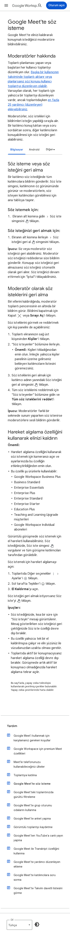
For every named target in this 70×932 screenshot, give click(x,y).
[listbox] (50, 149)
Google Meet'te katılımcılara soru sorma (35, 877)
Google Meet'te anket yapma (32, 818)
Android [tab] (34, 149)
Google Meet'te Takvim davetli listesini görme (38, 891)
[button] (6, 5)
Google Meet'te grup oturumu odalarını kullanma (33, 808)
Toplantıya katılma (25, 775)
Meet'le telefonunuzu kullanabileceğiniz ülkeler (29, 764)
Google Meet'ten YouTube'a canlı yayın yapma (38, 838)
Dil (12, 919)
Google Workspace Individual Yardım (26, 5)
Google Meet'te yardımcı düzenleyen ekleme (37, 864)
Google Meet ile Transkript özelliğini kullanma (36, 851)
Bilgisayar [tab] (16, 149)
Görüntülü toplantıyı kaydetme (33, 827)
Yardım (12, 726)
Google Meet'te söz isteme (32, 783)
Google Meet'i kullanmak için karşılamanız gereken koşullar (32, 738)
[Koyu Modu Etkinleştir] (37, 924)
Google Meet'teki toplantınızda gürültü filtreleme (33, 794)
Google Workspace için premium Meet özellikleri (38, 751)
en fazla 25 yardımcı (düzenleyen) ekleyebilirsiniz (33, 104)
